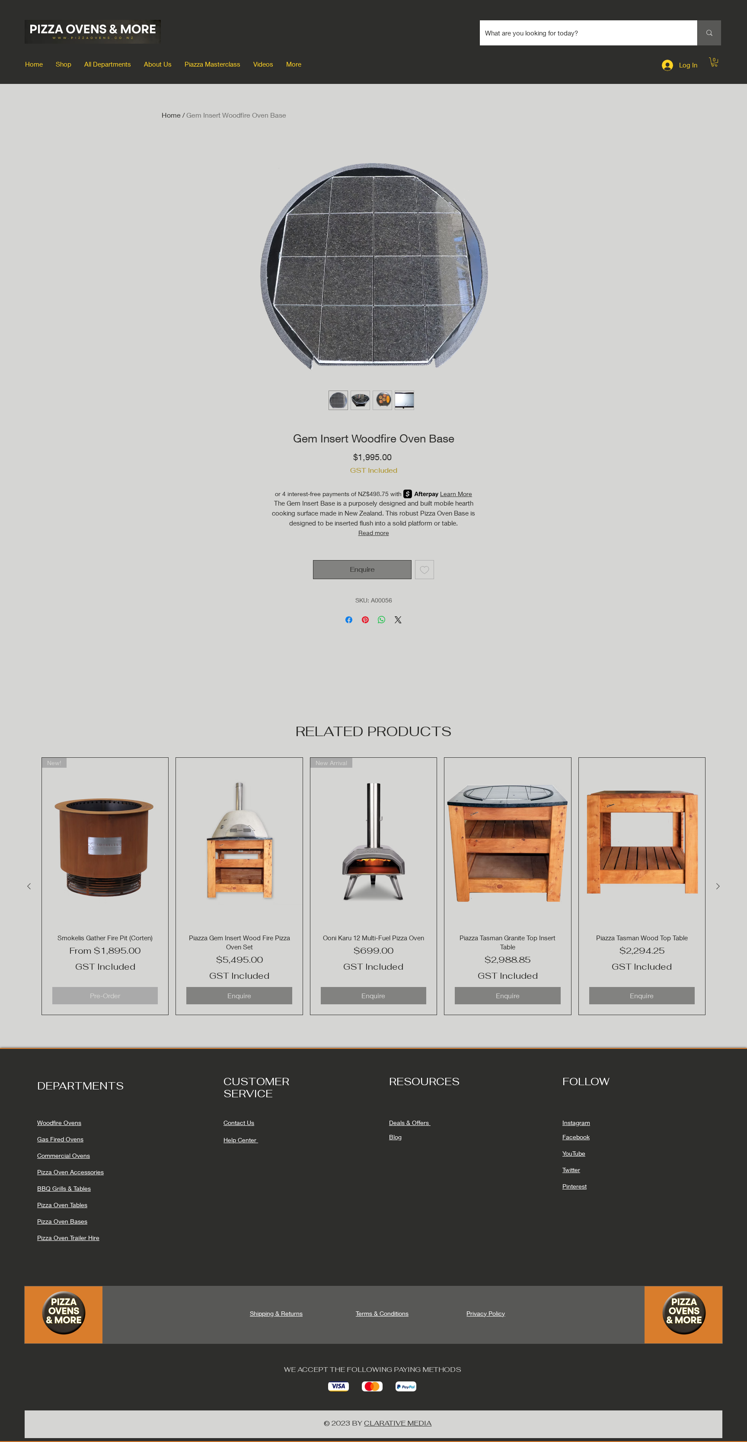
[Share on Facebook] (349, 620)
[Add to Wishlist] (424, 569)
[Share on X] (398, 620)
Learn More (456, 493)
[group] (373, 886)
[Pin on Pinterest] (365, 620)
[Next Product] (718, 886)
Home (171, 115)
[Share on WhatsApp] (382, 620)
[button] (63, 64)
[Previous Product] (29, 886)
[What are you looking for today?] (709, 32)
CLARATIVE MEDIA (397, 1423)
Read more (373, 532)
